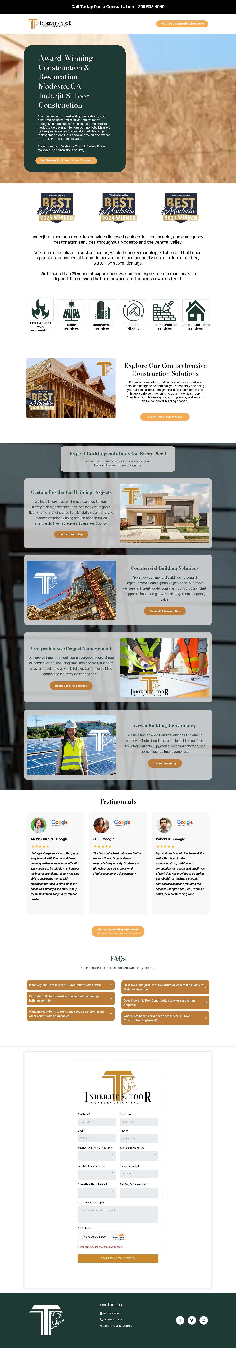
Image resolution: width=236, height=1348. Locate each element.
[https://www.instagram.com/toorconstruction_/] (203, 1320)
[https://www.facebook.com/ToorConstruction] (180, 1320)
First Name (84, 1114)
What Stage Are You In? (133, 1148)
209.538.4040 (151, 7)
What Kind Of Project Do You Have (95, 1148)
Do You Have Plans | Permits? (93, 1184)
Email (81, 1130)
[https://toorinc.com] (50, 24)
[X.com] (192, 1320)
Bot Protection (85, 1228)
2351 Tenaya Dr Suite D (117, 1326)
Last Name (126, 1114)
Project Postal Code (131, 1166)
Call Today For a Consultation (102, 7)
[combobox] (124, 1138)
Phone (124, 1130)
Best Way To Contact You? (134, 1184)
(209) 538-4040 (113, 1319)
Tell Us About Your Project (91, 1202)
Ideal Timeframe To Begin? (92, 1166)
